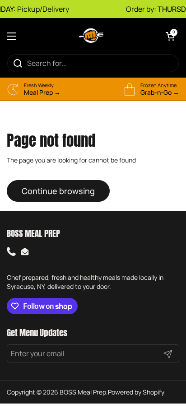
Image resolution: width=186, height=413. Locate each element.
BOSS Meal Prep (83, 392)
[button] (170, 36)
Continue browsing (58, 191)
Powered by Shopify (136, 392)
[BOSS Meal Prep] (90, 36)
